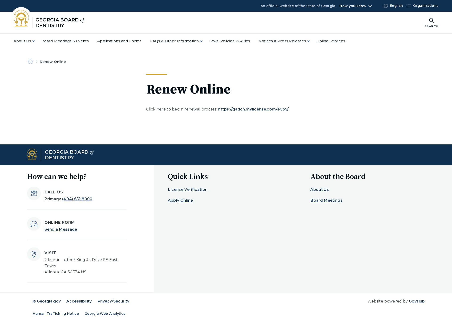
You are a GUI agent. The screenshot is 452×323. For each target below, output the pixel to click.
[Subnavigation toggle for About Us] (36, 41)
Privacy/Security (113, 301)
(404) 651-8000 (77, 199)
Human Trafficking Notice (56, 313)
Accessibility (79, 301)
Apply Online (180, 200)
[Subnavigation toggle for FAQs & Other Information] (204, 41)
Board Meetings (326, 200)
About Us (319, 189)
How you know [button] (352, 6)
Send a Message (60, 229)
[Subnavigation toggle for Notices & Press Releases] (311, 41)
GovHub (417, 301)
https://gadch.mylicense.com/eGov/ (253, 109)
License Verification (187, 189)
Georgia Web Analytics (105, 313)
